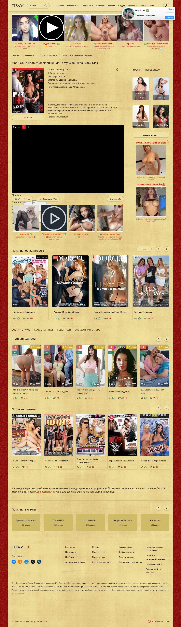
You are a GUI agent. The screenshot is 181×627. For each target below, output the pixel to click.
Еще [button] (152, 6)
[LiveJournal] (39, 562)
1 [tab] (23, 127)
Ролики (144, 6)
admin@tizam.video (160, 621)
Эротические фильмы (75, 562)
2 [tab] (28, 127)
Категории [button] (71, 6)
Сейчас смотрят (126, 552)
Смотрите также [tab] (21, 330)
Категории (29, 56)
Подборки (100, 6)
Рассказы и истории (101, 562)
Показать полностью (58, 116)
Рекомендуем (125, 547)
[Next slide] (166, 249)
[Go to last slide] (158, 249)
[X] (33, 562)
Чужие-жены (79, 86)
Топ (144, 249)
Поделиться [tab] (64, 330)
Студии (121, 6)
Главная (60, 6)
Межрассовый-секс (62, 86)
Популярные (87, 6)
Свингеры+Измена (48, 56)
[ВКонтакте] (14, 562)
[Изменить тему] (30, 547)
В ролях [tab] (136, 70)
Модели (111, 6)
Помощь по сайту (154, 564)
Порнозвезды (98, 552)
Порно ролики (98, 557)
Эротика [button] (131, 6)
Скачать (113, 199)
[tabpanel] (150, 106)
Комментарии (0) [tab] (43, 330)
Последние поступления (130, 562)
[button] (68, 197)
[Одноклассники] (20, 562)
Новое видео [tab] (152, 70)
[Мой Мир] (26, 562)
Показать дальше (150, 135)
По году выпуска (126, 557)
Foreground (17, 202)
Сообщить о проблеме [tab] (87, 330)
